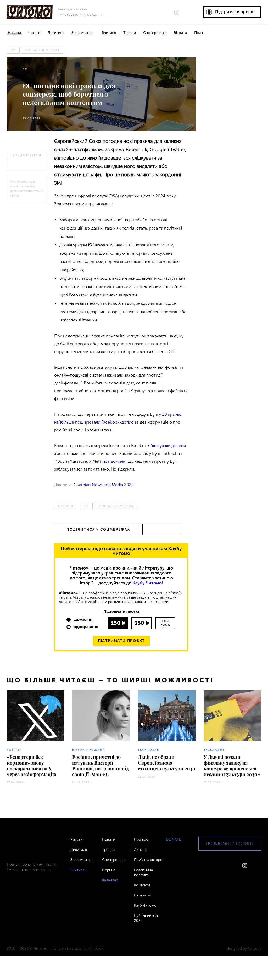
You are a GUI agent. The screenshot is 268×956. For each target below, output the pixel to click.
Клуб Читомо (145, 905)
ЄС (13, 50)
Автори (140, 849)
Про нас (141, 839)
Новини (14, 33)
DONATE (173, 839)
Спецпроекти (154, 33)
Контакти (142, 885)
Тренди (129, 33)
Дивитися (56, 33)
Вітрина (180, 33)
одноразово (85, 626)
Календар (110, 880)
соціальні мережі (42, 50)
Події (198, 33)
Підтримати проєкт (121, 640)
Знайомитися (82, 33)
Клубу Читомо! (147, 582)
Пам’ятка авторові (149, 860)
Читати (34, 33)
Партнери (142, 895)
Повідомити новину (230, 843)
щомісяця (83, 619)
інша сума (165, 622)
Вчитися (109, 33)
